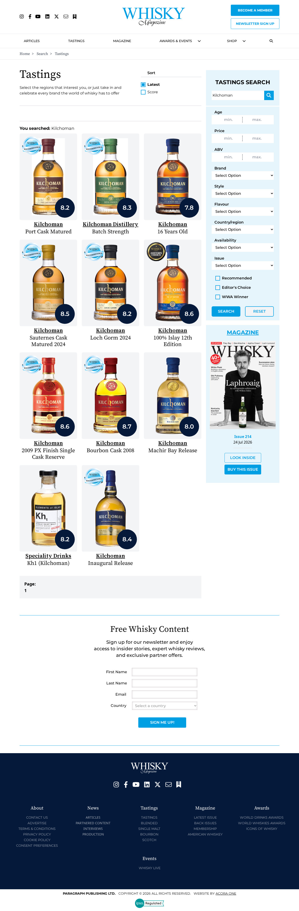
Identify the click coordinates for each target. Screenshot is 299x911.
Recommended (237, 278)
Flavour (221, 204)
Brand (220, 168)
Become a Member (255, 10)
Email (120, 694)
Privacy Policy (37, 834)
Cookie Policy (37, 840)
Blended (149, 823)
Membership (205, 829)
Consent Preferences (37, 845)
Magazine (122, 41)
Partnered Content (93, 823)
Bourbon (149, 834)
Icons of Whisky (261, 829)
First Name (116, 672)
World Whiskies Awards (261, 823)
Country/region (229, 222)
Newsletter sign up (255, 24)
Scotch (149, 840)
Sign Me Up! (162, 722)
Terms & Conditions (37, 829)
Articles (32, 41)
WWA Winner (235, 297)
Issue (219, 258)
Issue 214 (242, 436)
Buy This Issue (243, 469)
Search (42, 53)
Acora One (226, 893)
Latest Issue (205, 817)
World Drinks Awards (262, 817)
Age (218, 112)
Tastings (76, 41)
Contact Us (37, 817)
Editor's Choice (236, 287)
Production (93, 834)
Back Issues (205, 823)
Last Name (116, 683)
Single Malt (149, 829)
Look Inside (243, 458)
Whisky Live (149, 868)
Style (219, 186)
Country (118, 705)
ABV (218, 149)
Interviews (93, 828)
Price (219, 131)
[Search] (269, 95)
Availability (225, 240)
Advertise (37, 823)
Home (25, 53)
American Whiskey (205, 834)
